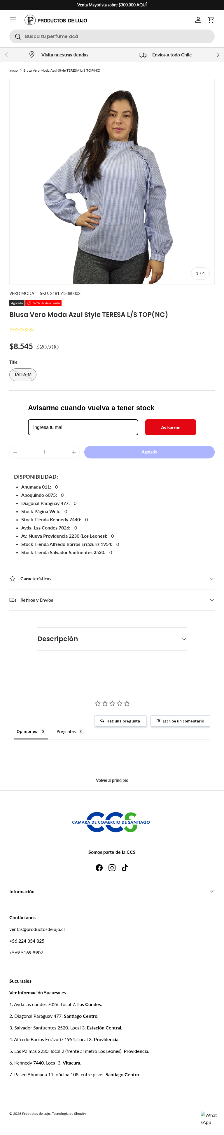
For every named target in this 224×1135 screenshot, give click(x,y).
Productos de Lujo (36, 1113)
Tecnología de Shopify (69, 1113)
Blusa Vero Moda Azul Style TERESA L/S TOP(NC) (61, 70)
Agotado (149, 451)
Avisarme (171, 427)
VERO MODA (21, 293)
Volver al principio (112, 780)
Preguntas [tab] (66, 731)
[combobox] (112, 36)
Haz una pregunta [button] (123, 721)
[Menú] (12, 19)
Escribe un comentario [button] (183, 721)
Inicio (13, 70)
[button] (211, 19)
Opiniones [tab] (27, 731)
